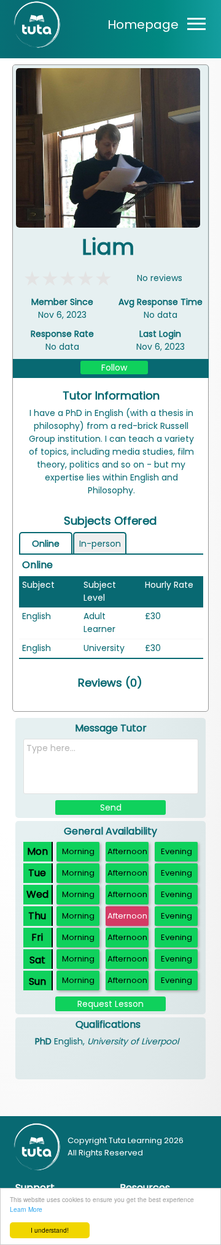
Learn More (26, 1209)
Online (46, 544)
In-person (100, 544)
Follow (114, 367)
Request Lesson (110, 1004)
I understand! (50, 1230)
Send (111, 807)
